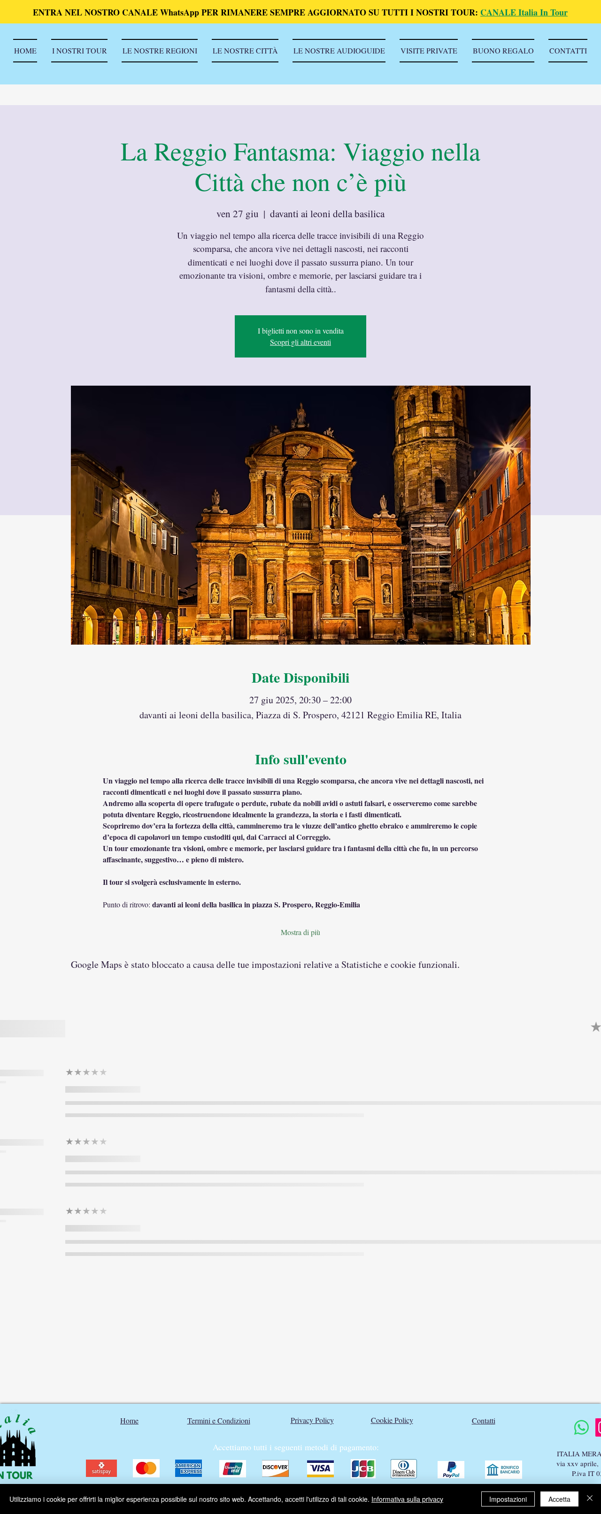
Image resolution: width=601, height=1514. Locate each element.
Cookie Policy (392, 1420)
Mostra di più (300, 932)
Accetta (559, 1499)
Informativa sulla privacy (407, 1499)
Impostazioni (508, 1499)
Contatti (483, 1420)
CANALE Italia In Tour (524, 12)
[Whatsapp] (581, 1427)
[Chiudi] (589, 1498)
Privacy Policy (312, 1420)
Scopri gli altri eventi (300, 342)
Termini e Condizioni (218, 1420)
